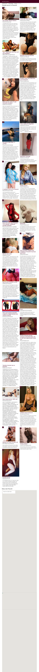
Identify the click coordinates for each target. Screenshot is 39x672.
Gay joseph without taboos (9, 20)
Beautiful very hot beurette (27, 55)
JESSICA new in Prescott (26, 412)
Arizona (15, 3)
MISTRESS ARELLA (5, 1)
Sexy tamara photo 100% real (10, 399)
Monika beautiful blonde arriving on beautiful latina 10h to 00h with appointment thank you (28, 337)
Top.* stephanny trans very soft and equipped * (11, 52)
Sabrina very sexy (7, 253)
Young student (23, 443)
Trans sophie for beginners (27, 124)
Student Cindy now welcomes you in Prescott (27, 79)
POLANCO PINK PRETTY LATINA (9, 143)
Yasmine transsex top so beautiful (9, 366)
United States (10, 3)
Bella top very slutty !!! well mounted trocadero (9, 102)
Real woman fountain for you (10, 282)
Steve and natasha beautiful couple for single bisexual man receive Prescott (10, 314)
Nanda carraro (23, 185)
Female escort (4, 3)
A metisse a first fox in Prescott (11, 189)
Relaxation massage (25, 156)
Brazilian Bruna (6, 477)
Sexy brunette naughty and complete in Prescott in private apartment (28, 252)
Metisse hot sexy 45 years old (10, 442)
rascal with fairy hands (26, 19)
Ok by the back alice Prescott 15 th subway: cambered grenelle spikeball (10, 224)
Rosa (21, 309)
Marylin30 (22, 223)
